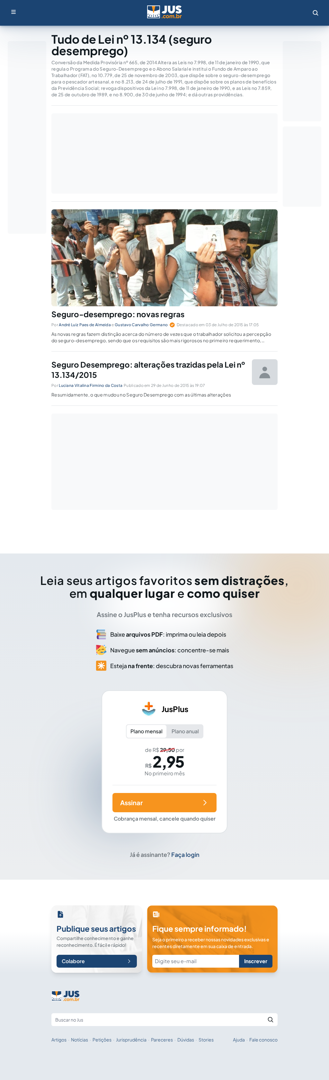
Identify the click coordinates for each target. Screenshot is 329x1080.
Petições (102, 1039)
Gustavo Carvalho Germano (141, 324)
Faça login (185, 854)
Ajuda (239, 1039)
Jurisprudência (131, 1039)
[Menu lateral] (13, 12)
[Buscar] (270, 1019)
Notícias (79, 1039)
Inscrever (255, 961)
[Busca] (315, 13)
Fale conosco (263, 1039)
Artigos (59, 1039)
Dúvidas (185, 1039)
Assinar (131, 802)
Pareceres (162, 1039)
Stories (206, 1039)
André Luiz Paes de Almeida (85, 324)
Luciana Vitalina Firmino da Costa (90, 385)
